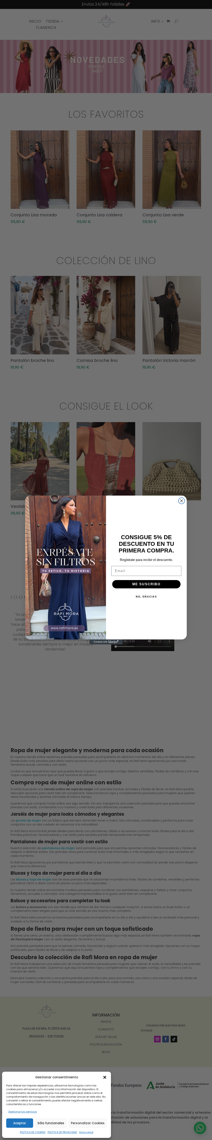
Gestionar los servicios (22, 1111)
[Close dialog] (181, 501)
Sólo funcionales (50, 1123)
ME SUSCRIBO (146, 584)
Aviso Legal (86, 1132)
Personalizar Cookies (88, 1123)
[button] (105, 1077)
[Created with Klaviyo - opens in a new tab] (106, 641)
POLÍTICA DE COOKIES (33, 1132)
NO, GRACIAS (146, 596)
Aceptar (19, 1123)
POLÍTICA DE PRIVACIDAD (62, 1132)
